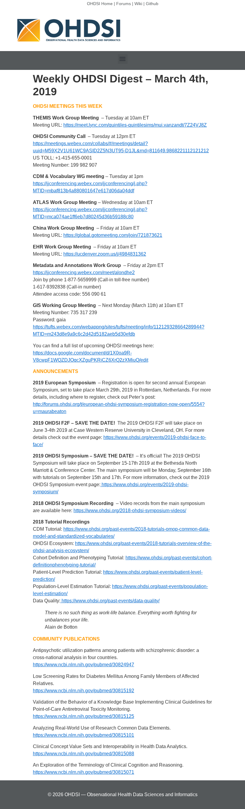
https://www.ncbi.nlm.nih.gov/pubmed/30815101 (83, 735)
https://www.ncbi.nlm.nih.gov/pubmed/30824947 (83, 664)
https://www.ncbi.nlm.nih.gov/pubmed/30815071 (83, 772)
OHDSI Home (100, 3)
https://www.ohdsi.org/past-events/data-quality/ (110, 600)
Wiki (138, 3)
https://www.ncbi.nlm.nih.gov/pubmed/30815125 (83, 716)
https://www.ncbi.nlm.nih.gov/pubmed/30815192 (83, 690)
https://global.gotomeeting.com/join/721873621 (112, 235)
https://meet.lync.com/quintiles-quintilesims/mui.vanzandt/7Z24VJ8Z (135, 125)
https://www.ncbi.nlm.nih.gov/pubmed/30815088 (83, 753)
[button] (123, 59)
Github (152, 3)
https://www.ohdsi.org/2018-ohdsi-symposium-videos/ (130, 510)
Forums (123, 3)
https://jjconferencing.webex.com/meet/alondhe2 (84, 272)
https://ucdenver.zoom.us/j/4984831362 (104, 254)
